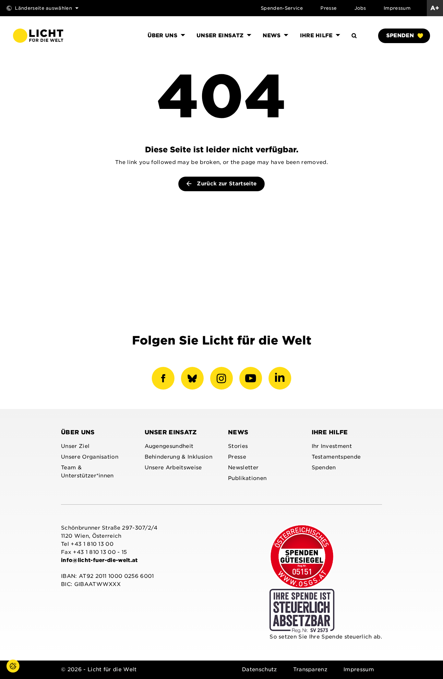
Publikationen (247, 478)
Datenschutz (259, 669)
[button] (6, 672)
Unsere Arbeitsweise (173, 467)
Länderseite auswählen (43, 8)
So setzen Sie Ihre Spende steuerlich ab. (325, 637)
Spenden (400, 35)
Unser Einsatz (171, 432)
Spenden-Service (282, 8)
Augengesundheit (169, 446)
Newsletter (243, 467)
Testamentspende (336, 457)
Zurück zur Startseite (226, 184)
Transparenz (310, 669)
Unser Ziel (75, 446)
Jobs (360, 8)
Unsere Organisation (89, 457)
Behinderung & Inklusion (178, 457)
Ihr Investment (332, 446)
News (238, 432)
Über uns (78, 432)
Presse (328, 8)
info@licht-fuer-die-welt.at (99, 560)
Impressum (397, 8)
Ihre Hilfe (330, 432)
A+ (434, 8)
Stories (238, 446)
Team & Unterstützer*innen (87, 471)
